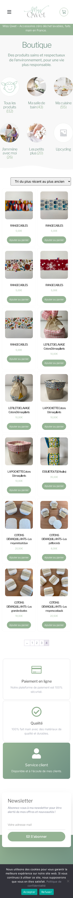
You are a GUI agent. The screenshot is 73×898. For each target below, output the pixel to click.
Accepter (29, 892)
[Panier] (64, 12)
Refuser (46, 892)
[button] (9, 12)
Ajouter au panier (19, 240)
